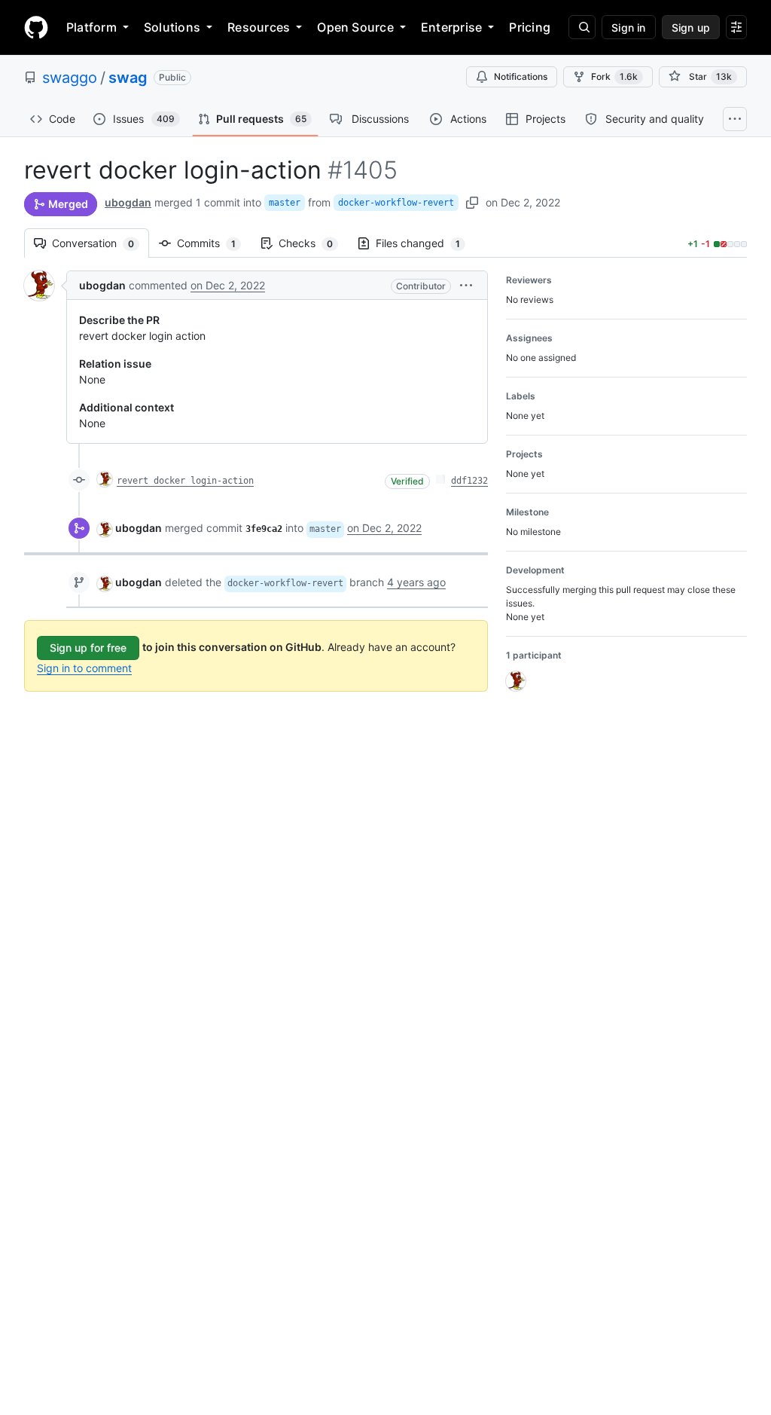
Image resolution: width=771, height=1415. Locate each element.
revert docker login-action (185, 480)
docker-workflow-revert (396, 202)
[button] (466, 285)
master (284, 202)
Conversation (100, 243)
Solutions (172, 27)
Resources (258, 27)
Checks (313, 243)
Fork (614, 76)
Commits (214, 243)
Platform (91, 27)
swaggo (69, 78)
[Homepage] (36, 27)
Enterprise (451, 27)
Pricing (529, 27)
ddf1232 (469, 480)
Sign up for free (88, 647)
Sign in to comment (84, 668)
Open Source (355, 27)
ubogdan (128, 202)
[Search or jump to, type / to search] (582, 27)
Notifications (520, 76)
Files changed (425, 243)
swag (128, 78)
